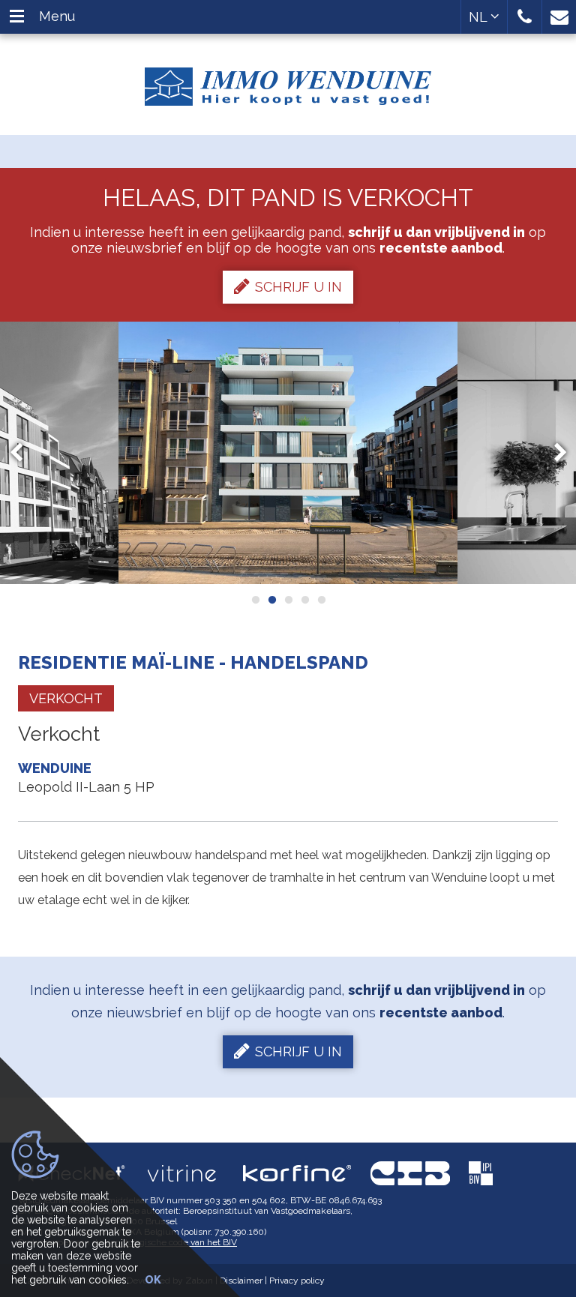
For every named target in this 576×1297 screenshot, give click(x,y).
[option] (288, 453)
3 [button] (288, 600)
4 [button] (304, 600)
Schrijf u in (298, 287)
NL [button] (479, 17)
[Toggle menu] (17, 17)
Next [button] (553, 452)
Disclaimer (241, 1280)
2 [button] (271, 600)
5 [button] (321, 600)
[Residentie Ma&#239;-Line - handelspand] (288, 453)
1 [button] (255, 600)
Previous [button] (23, 452)
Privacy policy (297, 1280)
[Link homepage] (288, 81)
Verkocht (66, 698)
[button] (525, 17)
